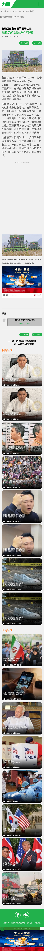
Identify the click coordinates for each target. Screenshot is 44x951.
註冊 (21, 323)
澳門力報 (5, 11)
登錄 (28, 323)
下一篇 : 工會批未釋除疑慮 (22, 344)
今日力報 (17, 11)
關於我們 (6, 923)
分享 (39, 43)
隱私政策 (30, 923)
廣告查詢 (38, 923)
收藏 (26, 43)
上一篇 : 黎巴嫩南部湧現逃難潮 (22, 341)
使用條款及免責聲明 (18, 923)
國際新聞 (30, 11)
